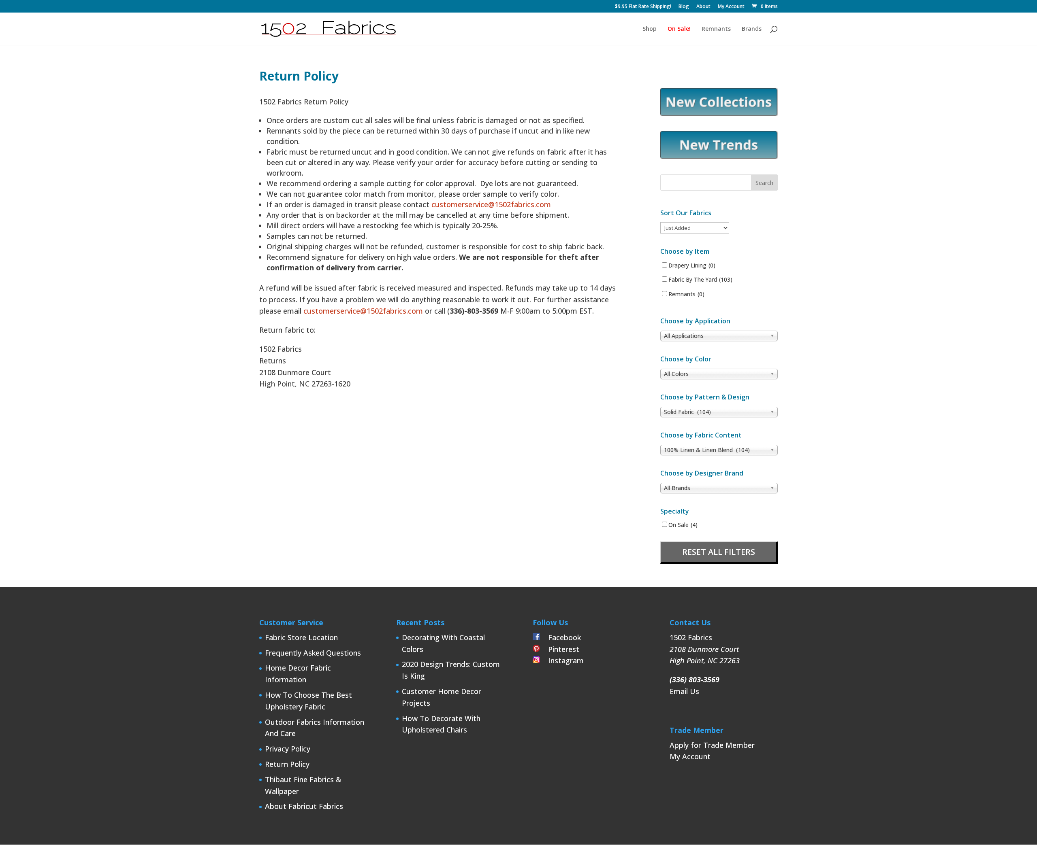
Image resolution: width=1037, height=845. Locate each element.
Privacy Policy (287, 749)
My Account (731, 7)
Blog (684, 7)
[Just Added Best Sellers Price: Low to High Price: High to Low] (694, 227)
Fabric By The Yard (700, 279)
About (703, 7)
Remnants (716, 29)
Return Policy (287, 764)
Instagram (562, 660)
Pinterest (559, 649)
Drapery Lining (691, 265)
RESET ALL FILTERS (718, 551)
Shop (649, 29)
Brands (752, 29)
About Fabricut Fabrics (304, 806)
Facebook (560, 637)
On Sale (683, 525)
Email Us (684, 691)
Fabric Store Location (301, 637)
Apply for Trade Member (712, 745)
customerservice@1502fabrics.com (491, 204)
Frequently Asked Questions (313, 653)
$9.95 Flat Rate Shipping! (643, 7)
